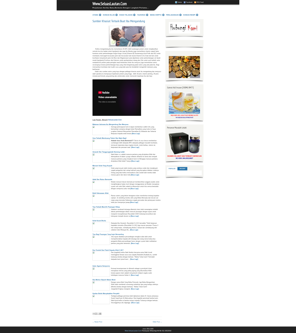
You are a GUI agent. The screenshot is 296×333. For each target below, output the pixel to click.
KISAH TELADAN (126, 15)
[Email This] (94, 314)
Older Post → (157, 322)
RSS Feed (200, 2)
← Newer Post (97, 322)
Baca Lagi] (134, 259)
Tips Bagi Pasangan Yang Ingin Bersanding (108, 234)
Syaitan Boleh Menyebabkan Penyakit (105, 293)
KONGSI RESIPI (189, 15)
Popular (172, 168)
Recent (182, 168)
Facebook (189, 2)
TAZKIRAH (141, 15)
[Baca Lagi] (136, 133)
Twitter (179, 2)
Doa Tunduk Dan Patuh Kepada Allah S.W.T (107, 250)
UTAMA (95, 15)
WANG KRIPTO (156, 15)
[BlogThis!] (96, 314)
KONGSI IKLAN (109, 15)
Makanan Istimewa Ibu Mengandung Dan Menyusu (110, 124)
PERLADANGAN (172, 15)
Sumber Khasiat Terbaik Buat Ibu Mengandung (118, 21)
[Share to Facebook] (100, 314)
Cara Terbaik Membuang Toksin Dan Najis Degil (109, 138)
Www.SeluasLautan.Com (109, 3)
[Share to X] (98, 314)
